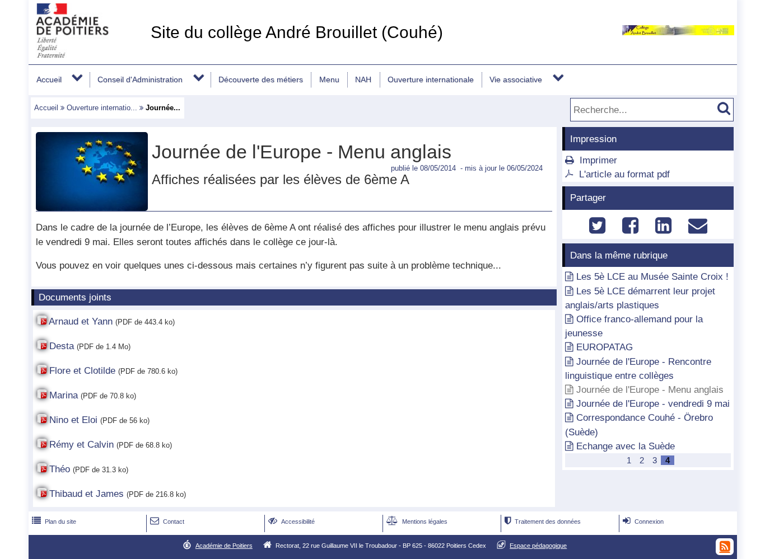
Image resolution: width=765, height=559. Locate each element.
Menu (329, 79)
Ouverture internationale (431, 79)
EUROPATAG (604, 347)
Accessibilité (291, 521)
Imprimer (598, 160)
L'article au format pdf (624, 174)
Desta (61, 346)
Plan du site (54, 521)
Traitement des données (543, 521)
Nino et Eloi (73, 420)
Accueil (49, 79)
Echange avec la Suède (625, 446)
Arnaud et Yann (81, 321)
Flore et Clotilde (82, 370)
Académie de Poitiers (224, 545)
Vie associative (515, 79)
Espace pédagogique (538, 545)
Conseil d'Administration (140, 79)
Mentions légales (416, 521)
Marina (63, 395)
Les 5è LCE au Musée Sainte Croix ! (652, 276)
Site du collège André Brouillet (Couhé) (297, 32)
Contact (167, 521)
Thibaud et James (86, 493)
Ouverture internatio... (102, 108)
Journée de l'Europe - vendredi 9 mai (653, 403)
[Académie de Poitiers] (87, 54)
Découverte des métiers (260, 79)
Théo (59, 469)
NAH (363, 79)
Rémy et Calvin (81, 444)
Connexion (643, 521)
